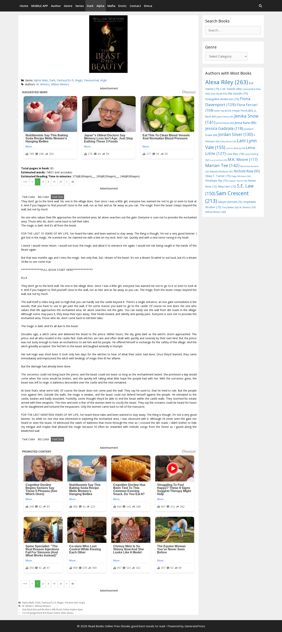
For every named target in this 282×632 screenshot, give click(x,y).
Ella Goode (238, 93)
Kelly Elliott (228, 141)
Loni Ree (235, 154)
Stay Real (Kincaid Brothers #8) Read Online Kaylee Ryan (52, 609)
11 (54, 181)
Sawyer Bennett (230, 202)
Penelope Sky (216, 180)
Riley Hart (227, 186)
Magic (78, 80)
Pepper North (237, 180)
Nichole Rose (247, 171)
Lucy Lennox (218, 160)
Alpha (100, 6)
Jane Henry (225, 116)
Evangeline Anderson (222, 99)
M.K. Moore (242, 159)
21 (61, 181)
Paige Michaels (241, 176)
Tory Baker (230, 207)
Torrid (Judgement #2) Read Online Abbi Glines (47, 612)
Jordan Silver (235, 134)
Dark (90, 6)
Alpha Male (41, 80)
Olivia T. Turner (218, 176)
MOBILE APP (39, 6)
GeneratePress (195, 626)
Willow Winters (60, 84)
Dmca (148, 6)
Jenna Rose (225, 123)
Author (56, 6)
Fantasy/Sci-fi (65, 80)
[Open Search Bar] (260, 6)
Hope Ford (242, 110)
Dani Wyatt (219, 93)
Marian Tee (222, 165)
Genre (68, 6)
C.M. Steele (231, 89)
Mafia (111, 6)
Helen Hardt (222, 110)
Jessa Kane (245, 123)
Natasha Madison (221, 171)
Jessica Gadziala (224, 128)
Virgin (103, 80)
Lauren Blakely (235, 148)
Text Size (57, 197)
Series (79, 6)
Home (24, 6)
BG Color (43, 197)
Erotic (122, 6)
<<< (25, 181)
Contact (135, 6)
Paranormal (91, 80)
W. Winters (42, 84)
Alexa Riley (226, 82)
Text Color (28, 197)
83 (73, 181)
